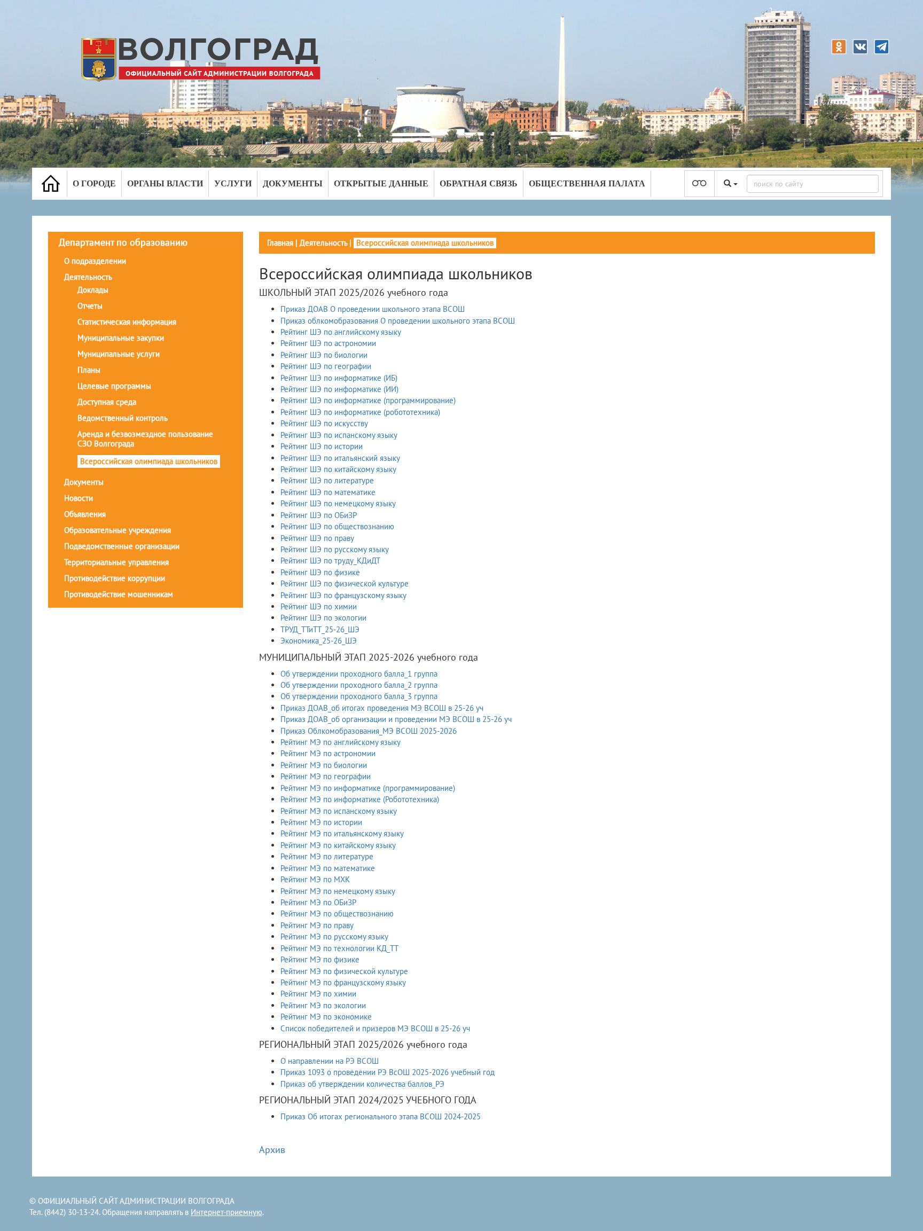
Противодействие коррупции (114, 578)
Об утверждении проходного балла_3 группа (358, 696)
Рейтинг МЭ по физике (319, 959)
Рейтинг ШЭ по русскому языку (334, 549)
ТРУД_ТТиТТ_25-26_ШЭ (319, 629)
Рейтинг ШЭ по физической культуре (344, 583)
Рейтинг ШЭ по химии (318, 606)
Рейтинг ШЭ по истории (321, 446)
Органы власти (165, 183)
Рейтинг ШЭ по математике (328, 492)
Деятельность (88, 277)
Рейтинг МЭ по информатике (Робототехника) (359, 799)
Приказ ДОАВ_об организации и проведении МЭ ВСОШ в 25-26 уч (396, 719)
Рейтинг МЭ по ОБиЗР (318, 902)
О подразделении (95, 261)
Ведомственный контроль (122, 418)
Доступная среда (106, 402)
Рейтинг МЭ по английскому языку (340, 742)
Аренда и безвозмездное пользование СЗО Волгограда (145, 439)
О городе (94, 183)
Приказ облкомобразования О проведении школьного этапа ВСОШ (397, 321)
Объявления (85, 514)
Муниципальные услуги (118, 354)
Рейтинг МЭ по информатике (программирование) (367, 788)
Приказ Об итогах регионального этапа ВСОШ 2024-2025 (380, 1116)
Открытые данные (381, 183)
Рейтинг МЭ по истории (321, 822)
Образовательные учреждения (117, 530)
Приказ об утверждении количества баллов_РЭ (362, 1084)
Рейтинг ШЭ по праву (317, 538)
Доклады (92, 290)
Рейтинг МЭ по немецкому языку (337, 891)
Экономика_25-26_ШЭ (318, 641)
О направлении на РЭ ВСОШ (329, 1061)
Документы (293, 183)
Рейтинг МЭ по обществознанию (337, 913)
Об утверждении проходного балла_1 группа (358, 674)
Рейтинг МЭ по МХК (315, 879)
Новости (78, 498)
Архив (272, 1149)
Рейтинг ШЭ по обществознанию (337, 526)
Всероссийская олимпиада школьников (148, 461)
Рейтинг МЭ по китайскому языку (338, 845)
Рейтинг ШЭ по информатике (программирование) (368, 400)
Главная (280, 243)
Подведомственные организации (121, 546)
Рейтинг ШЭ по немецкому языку (338, 503)
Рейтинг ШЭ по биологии (323, 355)
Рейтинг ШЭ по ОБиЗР (318, 515)
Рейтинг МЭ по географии (325, 776)
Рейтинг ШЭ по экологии (323, 618)
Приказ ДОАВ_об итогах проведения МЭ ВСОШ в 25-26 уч (381, 708)
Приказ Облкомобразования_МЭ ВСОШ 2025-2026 (368, 731)
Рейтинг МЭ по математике (327, 868)
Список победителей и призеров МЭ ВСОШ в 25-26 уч (375, 1028)
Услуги (233, 183)
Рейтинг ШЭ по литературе (327, 480)
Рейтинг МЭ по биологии (323, 765)
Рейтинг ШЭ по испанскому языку (338, 435)
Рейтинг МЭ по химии (318, 994)
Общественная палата (587, 183)
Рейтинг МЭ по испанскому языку (338, 811)
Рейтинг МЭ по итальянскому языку (342, 833)
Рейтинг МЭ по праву (317, 925)
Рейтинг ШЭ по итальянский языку (340, 458)
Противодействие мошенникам (118, 594)
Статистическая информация (126, 322)
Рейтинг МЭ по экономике (326, 1017)
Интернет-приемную (226, 1212)
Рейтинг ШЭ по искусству (324, 423)
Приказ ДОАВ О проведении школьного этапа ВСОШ (372, 309)
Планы (88, 370)
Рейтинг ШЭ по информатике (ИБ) (338, 378)
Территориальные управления (116, 562)
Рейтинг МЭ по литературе (326, 856)
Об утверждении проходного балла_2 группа (358, 685)
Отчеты (90, 306)
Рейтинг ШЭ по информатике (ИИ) (339, 389)
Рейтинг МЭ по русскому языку (334, 936)
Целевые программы (114, 386)
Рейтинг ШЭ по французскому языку (343, 595)
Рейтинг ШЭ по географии (325, 366)
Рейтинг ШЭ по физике (320, 572)
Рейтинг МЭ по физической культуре (344, 971)
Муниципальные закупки (120, 338)
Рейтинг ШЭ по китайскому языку (338, 469)
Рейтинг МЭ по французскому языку (343, 982)
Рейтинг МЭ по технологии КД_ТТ (339, 948)
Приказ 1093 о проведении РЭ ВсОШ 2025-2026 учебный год (387, 1072)
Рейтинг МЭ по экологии (323, 1005)
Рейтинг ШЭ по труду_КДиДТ (330, 560)
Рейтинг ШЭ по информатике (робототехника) (360, 412)
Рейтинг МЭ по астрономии (328, 753)
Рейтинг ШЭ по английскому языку (340, 332)
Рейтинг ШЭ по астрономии (328, 343)
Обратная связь (479, 183)
